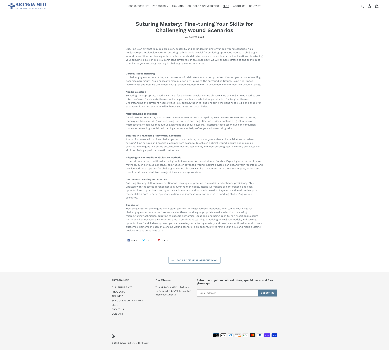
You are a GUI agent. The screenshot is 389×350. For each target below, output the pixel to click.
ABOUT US (118, 309)
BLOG (115, 304)
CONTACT (117, 313)
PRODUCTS (118, 291)
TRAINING (118, 296)
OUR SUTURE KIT (122, 287)
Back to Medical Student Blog (197, 260)
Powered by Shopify (139, 343)
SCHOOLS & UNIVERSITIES (127, 300)
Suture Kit (124, 343)
